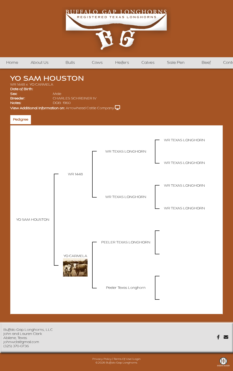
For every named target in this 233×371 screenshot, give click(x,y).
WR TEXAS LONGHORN (125, 151)
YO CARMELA (41, 84)
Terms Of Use (122, 359)
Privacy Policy (102, 359)
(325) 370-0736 (16, 346)
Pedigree (20, 119)
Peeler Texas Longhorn (126, 288)
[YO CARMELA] (75, 267)
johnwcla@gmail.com (21, 342)
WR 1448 (17, 84)
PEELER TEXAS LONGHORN (125, 242)
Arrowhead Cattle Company (90, 108)
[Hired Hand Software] (223, 364)
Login (136, 359)
